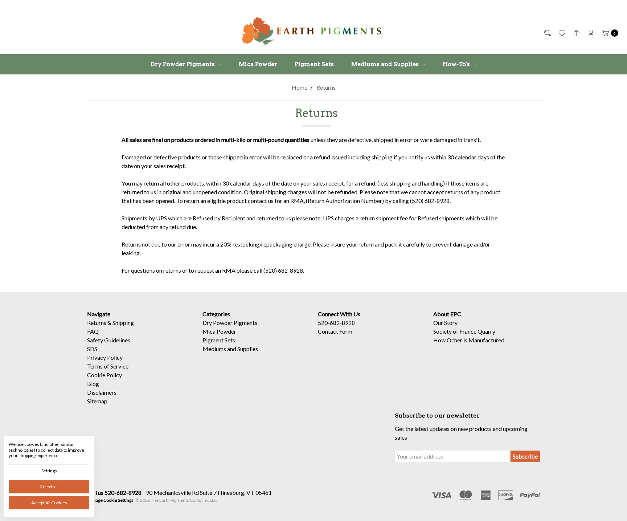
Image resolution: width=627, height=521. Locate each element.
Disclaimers (101, 392)
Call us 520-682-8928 (114, 492)
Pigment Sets (314, 64)
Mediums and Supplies (385, 64)
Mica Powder (258, 64)
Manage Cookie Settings (110, 500)
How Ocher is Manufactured (468, 340)
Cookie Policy (104, 374)
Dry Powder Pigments (183, 64)
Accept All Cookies (49, 502)
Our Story (445, 322)
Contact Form (335, 331)
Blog (93, 383)
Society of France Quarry (464, 331)
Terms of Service (107, 366)
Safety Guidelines (108, 340)
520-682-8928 (336, 322)
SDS (92, 348)
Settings (49, 470)
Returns (96, 322)
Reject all (49, 486)
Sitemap (97, 401)
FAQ (93, 331)
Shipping (123, 322)
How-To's (457, 64)
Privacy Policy (105, 357)
